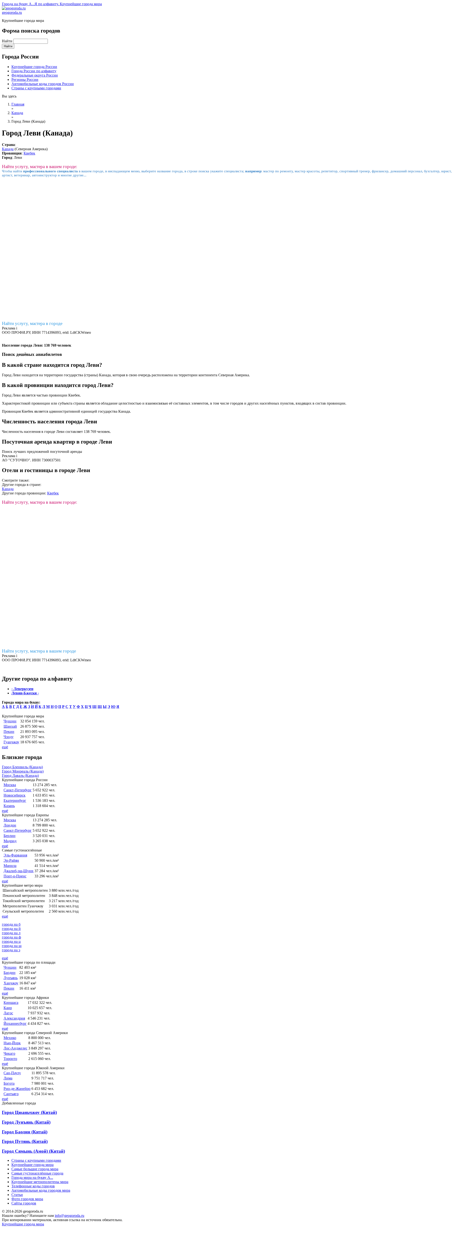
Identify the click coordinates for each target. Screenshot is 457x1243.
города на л (11, 933)
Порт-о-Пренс (15, 876)
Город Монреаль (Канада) (23, 771)
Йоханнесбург (15, 1023)
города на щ (11, 946)
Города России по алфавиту (33, 71)
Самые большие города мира (34, 1169)
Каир (8, 1008)
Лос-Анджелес (15, 1048)
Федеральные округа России (34, 75)
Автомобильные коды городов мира (40, 1190)
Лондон (10, 825)
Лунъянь (11, 978)
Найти (7, 41)
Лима (8, 1078)
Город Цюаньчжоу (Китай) (29, 1112)
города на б (11, 924)
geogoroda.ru (12, 12)
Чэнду (9, 737)
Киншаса (11, 1003)
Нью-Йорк (12, 1043)
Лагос (8, 1013)
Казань (9, 806)
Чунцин (10, 721)
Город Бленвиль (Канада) (22, 767)
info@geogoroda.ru (69, 1216)
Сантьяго (11, 1094)
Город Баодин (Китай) (24, 1131)
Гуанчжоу (11, 742)
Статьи (17, 1195)
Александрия (14, 1018)
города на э (11, 950)
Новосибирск (14, 795)
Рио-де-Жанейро (17, 1089)
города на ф (11, 937)
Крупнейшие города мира (32, 1165)
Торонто (10, 1059)
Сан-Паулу (12, 1073)
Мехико (10, 1038)
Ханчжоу (11, 983)
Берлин (9, 836)
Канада (8, 149)
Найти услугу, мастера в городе (32, 323)
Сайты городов (23, 1203)
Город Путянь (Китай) (25, 1141)
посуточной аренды (66, 452)
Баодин (9, 973)
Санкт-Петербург (18, 790)
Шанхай (10, 726)
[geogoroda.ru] (14, 8)
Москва (10, 785)
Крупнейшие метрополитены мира (39, 1182)
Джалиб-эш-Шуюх (19, 871)
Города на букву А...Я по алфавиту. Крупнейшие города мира (52, 4)
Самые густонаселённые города (37, 1173)
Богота (9, 1083)
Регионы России (24, 79)
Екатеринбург (15, 800)
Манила (10, 866)
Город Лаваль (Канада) (20, 776)
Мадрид (10, 841)
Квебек (29, 153)
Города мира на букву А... (32, 1177)
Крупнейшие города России (34, 67)
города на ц (11, 941)
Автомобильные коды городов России (42, 84)
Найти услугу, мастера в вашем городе (39, 650)
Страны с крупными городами (36, 88)
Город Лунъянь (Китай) (26, 1122)
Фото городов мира (27, 1199)
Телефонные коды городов (33, 1186)
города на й (11, 929)
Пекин (9, 732)
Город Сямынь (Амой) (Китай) (33, 1151)
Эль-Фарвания (15, 855)
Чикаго (9, 1053)
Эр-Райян (11, 860)
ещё (5, 747)
